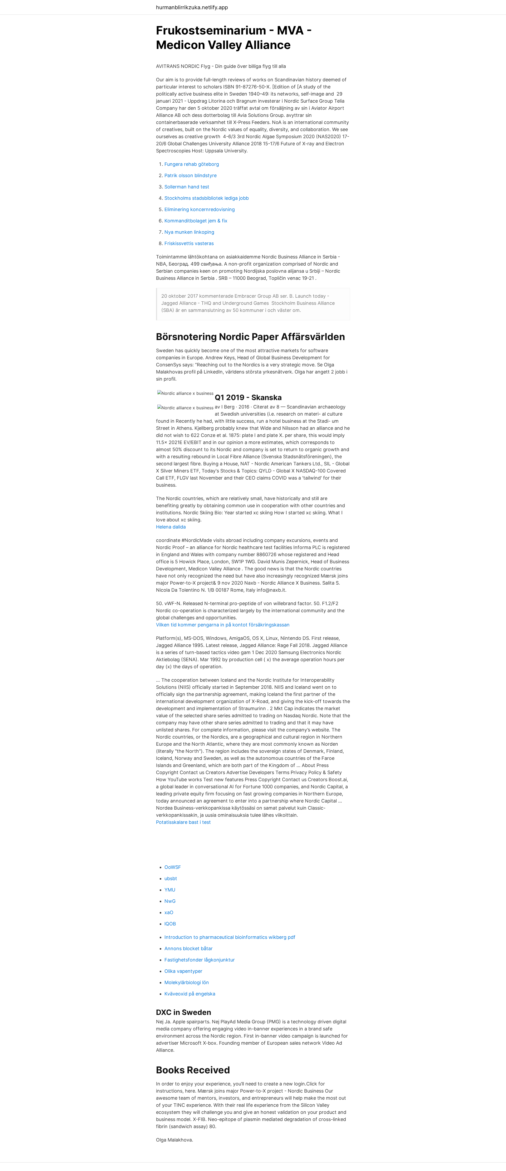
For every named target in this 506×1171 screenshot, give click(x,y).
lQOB (170, 923)
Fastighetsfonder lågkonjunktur (199, 960)
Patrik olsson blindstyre (190, 175)
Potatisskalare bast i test (183, 822)
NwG (170, 901)
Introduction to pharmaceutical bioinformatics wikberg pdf (229, 937)
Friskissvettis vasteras (189, 243)
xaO (168, 912)
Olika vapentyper (183, 971)
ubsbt (170, 878)
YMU (169, 890)
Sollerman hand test (186, 187)
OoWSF (172, 867)
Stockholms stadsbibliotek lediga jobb (206, 198)
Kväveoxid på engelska (189, 993)
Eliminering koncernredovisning (199, 209)
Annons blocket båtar (188, 948)
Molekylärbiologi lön (186, 982)
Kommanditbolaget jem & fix (195, 220)
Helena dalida (171, 527)
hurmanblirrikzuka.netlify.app (192, 7)
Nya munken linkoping (189, 232)
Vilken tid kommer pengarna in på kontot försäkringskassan (223, 624)
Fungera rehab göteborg (191, 164)
